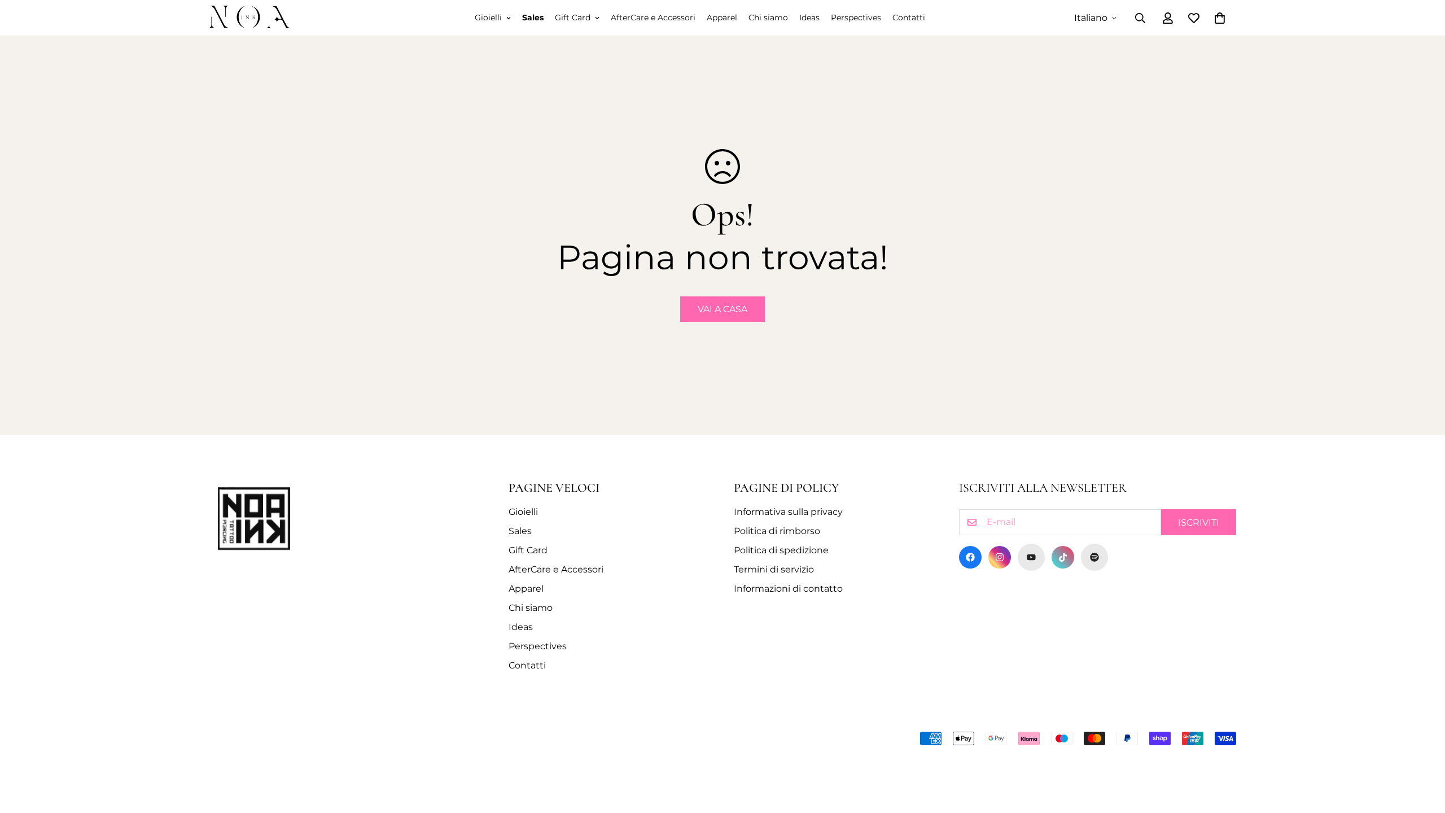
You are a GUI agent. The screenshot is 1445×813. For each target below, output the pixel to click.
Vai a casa (722, 309)
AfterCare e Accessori (653, 17)
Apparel (722, 17)
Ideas (809, 17)
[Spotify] (1094, 557)
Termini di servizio (774, 569)
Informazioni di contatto (788, 588)
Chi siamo (768, 17)
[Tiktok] (1063, 557)
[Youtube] (1031, 557)
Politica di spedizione (781, 550)
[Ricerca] (1140, 18)
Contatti (908, 17)
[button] (1220, 18)
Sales (533, 17)
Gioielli (488, 17)
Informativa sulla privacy (788, 511)
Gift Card (572, 17)
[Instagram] (999, 557)
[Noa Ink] (250, 18)
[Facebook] (970, 557)
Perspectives (856, 17)
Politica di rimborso (777, 531)
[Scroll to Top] (1423, 751)
